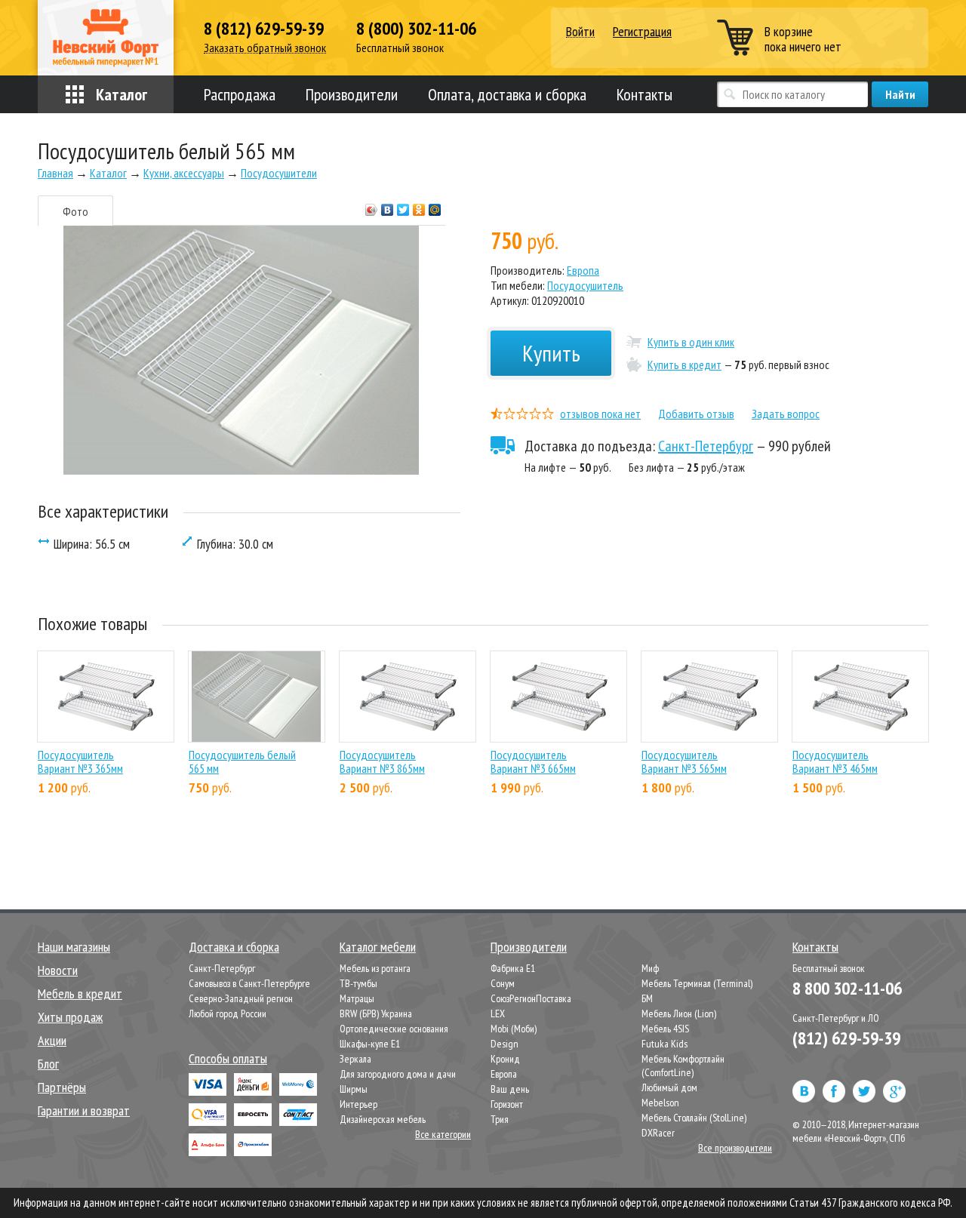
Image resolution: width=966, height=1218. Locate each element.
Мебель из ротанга (375, 968)
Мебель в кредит (80, 993)
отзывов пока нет (600, 414)
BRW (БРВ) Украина (376, 1013)
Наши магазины (74, 946)
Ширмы (354, 1089)
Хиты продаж (70, 1017)
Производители (352, 94)
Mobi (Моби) (514, 1028)
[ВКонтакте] (387, 206)
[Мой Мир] (435, 206)
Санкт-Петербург (705, 446)
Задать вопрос (786, 414)
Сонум (503, 983)
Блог (48, 1063)
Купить (551, 353)
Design (504, 1043)
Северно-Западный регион (241, 998)
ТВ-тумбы (358, 983)
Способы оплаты (228, 1058)
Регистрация (642, 31)
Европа (583, 270)
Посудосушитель (585, 285)
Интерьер (358, 1104)
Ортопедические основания (394, 1028)
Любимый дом (669, 1087)
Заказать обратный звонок (265, 48)
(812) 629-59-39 (846, 1038)
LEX (498, 1013)
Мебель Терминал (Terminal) (696, 983)
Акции (52, 1040)
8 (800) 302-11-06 (416, 28)
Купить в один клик (691, 341)
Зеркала (355, 1059)
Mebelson (660, 1102)
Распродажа (239, 94)
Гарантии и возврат (84, 1110)
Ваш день (510, 1089)
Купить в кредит (684, 364)
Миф (650, 968)
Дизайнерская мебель (383, 1119)
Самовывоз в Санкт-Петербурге (249, 983)
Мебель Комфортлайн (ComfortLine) (682, 1065)
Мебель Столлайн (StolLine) (693, 1117)
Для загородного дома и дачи (398, 1074)
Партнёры (62, 1087)
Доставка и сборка (234, 946)
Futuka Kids (664, 1043)
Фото (75, 211)
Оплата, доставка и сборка (507, 94)
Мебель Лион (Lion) (678, 1013)
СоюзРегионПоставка (531, 998)
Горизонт (507, 1104)
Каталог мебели (378, 946)
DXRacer (658, 1133)
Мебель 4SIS (665, 1028)
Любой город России (227, 1013)
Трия (500, 1119)
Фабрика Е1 (513, 968)
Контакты (644, 94)
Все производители (735, 1148)
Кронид (505, 1059)
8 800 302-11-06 (847, 988)
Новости (58, 970)
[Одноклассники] (419, 206)
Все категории (443, 1134)
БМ (647, 998)
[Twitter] (403, 206)
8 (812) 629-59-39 (264, 28)
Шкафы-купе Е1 (370, 1043)
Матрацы (357, 998)
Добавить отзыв (696, 414)
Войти (580, 32)
